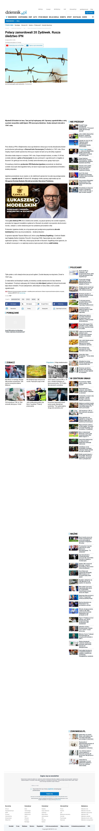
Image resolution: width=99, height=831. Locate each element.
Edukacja (44, 812)
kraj (24, 28)
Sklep (91, 9)
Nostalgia (17, 25)
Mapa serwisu (65, 826)
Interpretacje (8, 818)
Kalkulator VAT (84, 814)
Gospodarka (27, 812)
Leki (61, 812)
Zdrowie (27, 818)
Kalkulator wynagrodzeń (87, 820)
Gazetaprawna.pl (9, 810)
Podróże (27, 820)
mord (33, 299)
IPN (23, 299)
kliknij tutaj (58, 799)
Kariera (32, 826)
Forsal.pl (7, 814)
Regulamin (40, 826)
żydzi (28, 299)
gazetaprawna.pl (84, 9)
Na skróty (8, 806)
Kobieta (43, 808)
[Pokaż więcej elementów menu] (92, 17)
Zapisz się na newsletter (36, 45)
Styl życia (62, 820)
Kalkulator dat (84, 808)
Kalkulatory (84, 806)
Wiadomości (10, 21)
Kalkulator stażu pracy (86, 812)
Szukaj (90, 12)
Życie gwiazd (45, 816)
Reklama (24, 826)
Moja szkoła (45, 814)
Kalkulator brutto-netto (86, 818)
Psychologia (63, 818)
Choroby (62, 816)
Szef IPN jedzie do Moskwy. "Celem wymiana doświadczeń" (15, 331)
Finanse (62, 810)
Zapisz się (49, 794)
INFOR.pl (40, 9)
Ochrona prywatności (52, 826)
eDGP (6, 812)
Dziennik (7, 28)
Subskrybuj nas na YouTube (16, 45)
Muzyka (44, 820)
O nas (17, 826)
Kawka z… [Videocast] (35, 25)
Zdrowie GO (24, 25)
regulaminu (51, 789)
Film (43, 818)
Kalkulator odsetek (85, 816)
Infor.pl (7, 808)
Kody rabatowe (45, 810)
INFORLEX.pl (57, 9)
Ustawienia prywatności (78, 826)
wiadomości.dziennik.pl (16, 28)
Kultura (43, 821)
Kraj (18, 21)
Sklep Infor (8, 820)
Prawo (61, 808)
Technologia (28, 810)
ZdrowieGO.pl (73, 9)
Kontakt (11, 826)
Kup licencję (22, 293)
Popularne (50, 362)
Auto (26, 808)
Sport (26, 816)
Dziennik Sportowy (47, 25)
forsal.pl (48, 9)
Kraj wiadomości (61, 362)
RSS (89, 826)
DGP (65, 9)
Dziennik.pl (28, 806)
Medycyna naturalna (65, 814)
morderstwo (15, 299)
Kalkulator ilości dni (85, 810)
